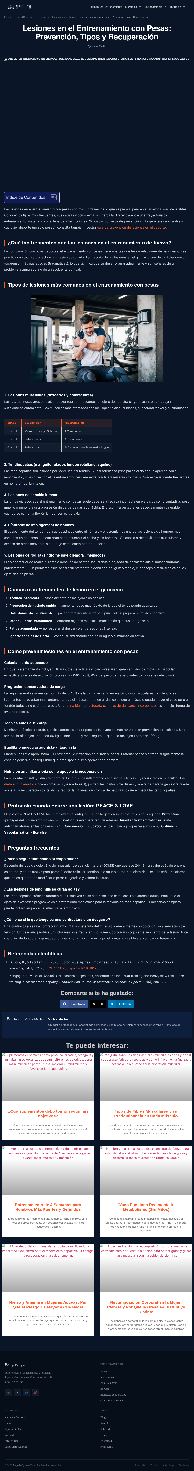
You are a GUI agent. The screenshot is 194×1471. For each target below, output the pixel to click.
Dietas (8, 1423)
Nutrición (175, 6)
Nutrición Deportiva (15, 1417)
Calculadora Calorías (16, 1446)
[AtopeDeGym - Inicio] (15, 1365)
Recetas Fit (10, 1435)
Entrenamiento (153, 6)
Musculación (107, 1377)
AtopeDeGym (20, 1465)
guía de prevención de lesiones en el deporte (131, 227)
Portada (8, 17)
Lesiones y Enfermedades (51, 17)
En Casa (104, 1388)
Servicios (105, 1423)
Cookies (154, 1465)
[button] (74, 1004)
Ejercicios (131, 6)
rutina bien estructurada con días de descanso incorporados (111, 706)
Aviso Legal (106, 1446)
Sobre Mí (105, 1429)
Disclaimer (183, 1465)
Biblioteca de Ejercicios (113, 1394)
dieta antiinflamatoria (20, 784)
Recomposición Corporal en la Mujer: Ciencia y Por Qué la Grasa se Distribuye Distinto (146, 1307)
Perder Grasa (11, 1441)
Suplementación (13, 1429)
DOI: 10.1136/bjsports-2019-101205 (73, 968)
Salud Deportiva (25, 17)
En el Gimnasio (108, 1382)
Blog (103, 1417)
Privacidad (106, 1441)
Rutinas (104, 1371)
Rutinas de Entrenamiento (105, 6)
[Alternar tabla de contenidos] (51, 197)
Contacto (105, 1435)
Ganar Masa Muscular (112, 1400)
